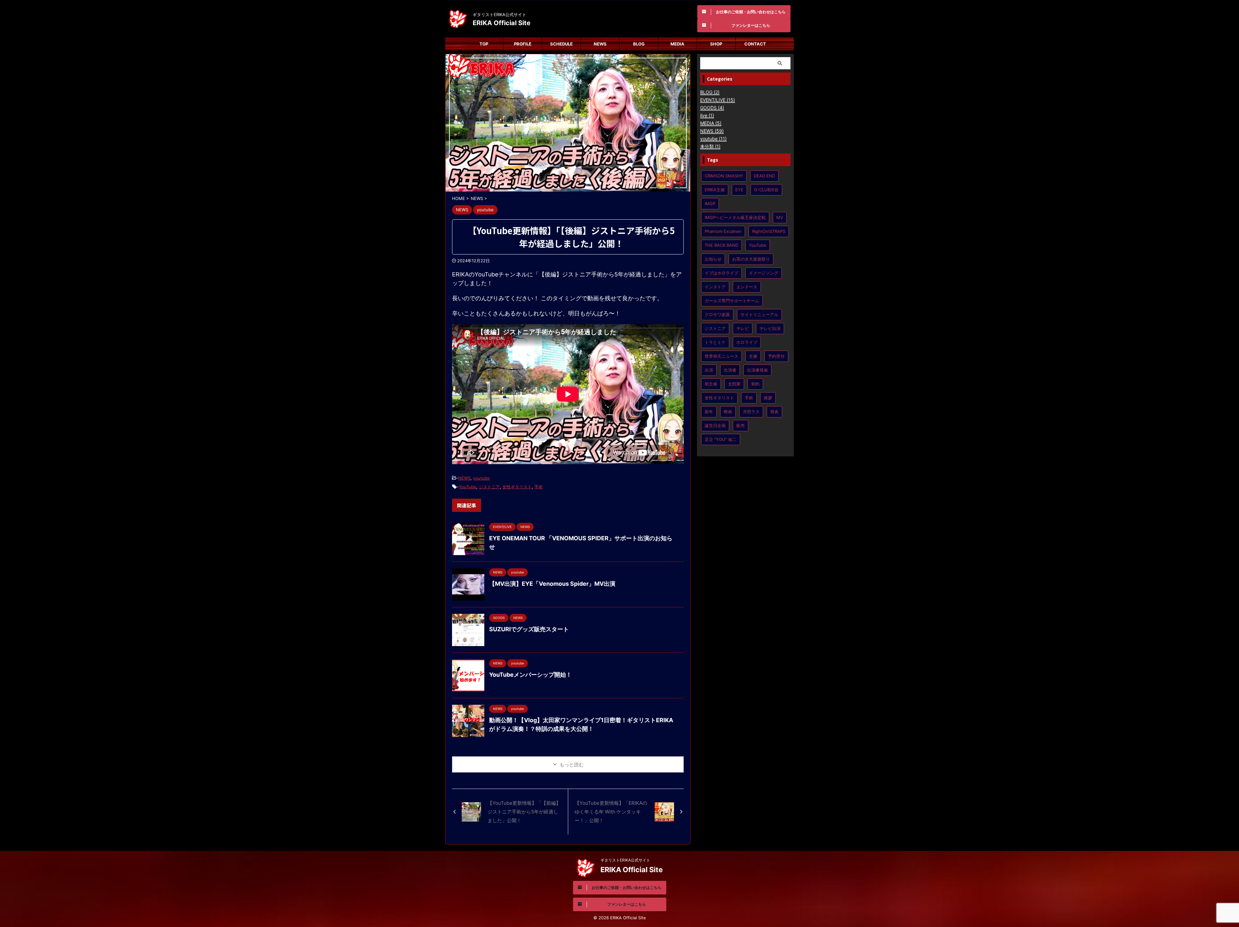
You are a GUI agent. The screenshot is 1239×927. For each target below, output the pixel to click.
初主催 (711, 383)
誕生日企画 (715, 425)
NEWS (600, 43)
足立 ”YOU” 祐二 (721, 439)
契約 (755, 383)
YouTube (467, 486)
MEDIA (677, 43)
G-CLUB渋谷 (766, 189)
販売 (740, 425)
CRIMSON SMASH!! (724, 175)
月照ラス (751, 411)
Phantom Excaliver (723, 231)
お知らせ (713, 259)
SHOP (716, 43)
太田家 (734, 383)
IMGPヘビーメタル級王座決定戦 (735, 217)
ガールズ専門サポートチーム (732, 300)
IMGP (710, 203)
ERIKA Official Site (501, 23)
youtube (481, 478)
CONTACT (755, 43)
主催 (753, 356)
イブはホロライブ (721, 272)
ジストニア (489, 486)
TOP (483, 43)
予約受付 (776, 356)
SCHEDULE (561, 43)
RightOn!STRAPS (768, 231)
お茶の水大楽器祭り (751, 259)
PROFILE (522, 43)
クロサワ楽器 (717, 314)
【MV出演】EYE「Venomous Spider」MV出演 (552, 583)
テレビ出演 (770, 328)
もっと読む (571, 765)
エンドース (746, 286)
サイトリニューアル (759, 314)
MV (779, 217)
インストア (715, 286)
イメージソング (763, 272)
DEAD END (764, 175)
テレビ (742, 328)
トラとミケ (715, 342)
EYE (739, 189)
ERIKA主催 (715, 189)
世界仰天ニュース (721, 356)
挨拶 (768, 397)
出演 (709, 370)
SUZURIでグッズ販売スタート (529, 629)
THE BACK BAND (721, 245)
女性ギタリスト (517, 486)
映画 (728, 411)
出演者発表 (757, 370)
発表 (774, 411)
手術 (538, 486)
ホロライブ (746, 342)
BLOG (639, 43)
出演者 (730, 370)
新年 (709, 411)
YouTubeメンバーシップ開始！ (530, 674)
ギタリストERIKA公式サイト (625, 860)
